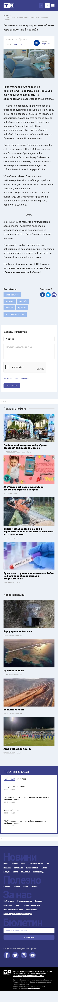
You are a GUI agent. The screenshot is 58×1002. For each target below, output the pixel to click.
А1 (48, 863)
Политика (7, 868)
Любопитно (25, 872)
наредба (23, 301)
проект (9, 307)
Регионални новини (36, 863)
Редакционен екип (24, 901)
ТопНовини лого (9, 5)
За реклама (8, 905)
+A (15, 44)
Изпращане (12, 385)
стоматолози (12, 294)
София (44, 868)
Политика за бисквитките (13, 909)
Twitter (15, 955)
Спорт (15, 872)
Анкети (17, 886)
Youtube (32, 955)
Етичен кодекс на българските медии (18, 914)
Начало (6, 863)
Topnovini (7, 972)
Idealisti (15, 863)
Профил (34, 886)
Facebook (7, 955)
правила (22, 307)
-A (21, 44)
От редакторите (32, 868)
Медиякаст (18, 868)
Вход (47, 5)
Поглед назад (38, 872)
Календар (7, 886)
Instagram (24, 955)
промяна (10, 301)
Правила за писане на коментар (16, 378)
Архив (25, 886)
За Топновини (9, 901)
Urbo (17, 905)
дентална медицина (15, 314)
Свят (23, 863)
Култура (7, 872)
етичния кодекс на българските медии (28, 976)
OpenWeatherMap (34, 988)
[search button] (41, 5)
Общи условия (31, 909)
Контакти (38, 901)
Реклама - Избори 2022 (31, 905)
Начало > (7, 15)
